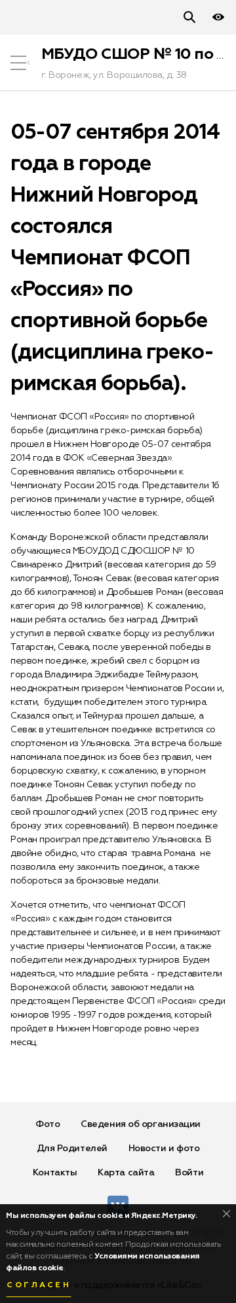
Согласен (39, 1285)
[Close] (226, 1213)
